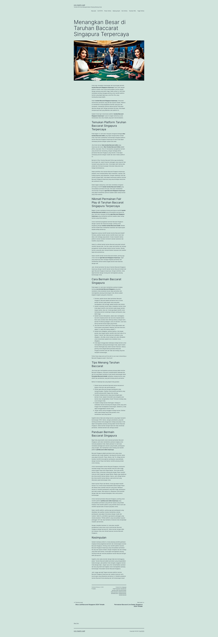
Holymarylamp (79, 5)
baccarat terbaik (122, 590)
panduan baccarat (122, 591)
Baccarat (93, 11)
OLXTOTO (100, 11)
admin (94, 588)
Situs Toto (76, 623)
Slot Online (124, 11)
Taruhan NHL (132, 11)
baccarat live (123, 588)
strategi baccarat (122, 593)
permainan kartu (114, 593)
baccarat (118, 588)
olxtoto (121, 89)
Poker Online (107, 11)
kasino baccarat (114, 591)
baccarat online (115, 590)
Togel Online (140, 11)
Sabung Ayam (116, 11)
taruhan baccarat (122, 594)
